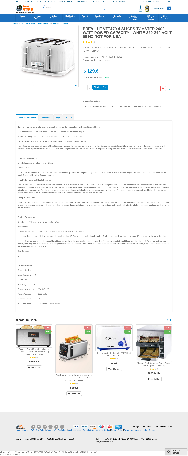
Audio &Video (85, 17)
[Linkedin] (45, 427)
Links (145, 430)
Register (157, 2)
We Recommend (74, 430)
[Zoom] (76, 85)
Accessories (46, 118)
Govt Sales (40, 430)
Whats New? (51, 430)
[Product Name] (34, 336)
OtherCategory (164, 17)
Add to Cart (101, 87)
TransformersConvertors (100, 17)
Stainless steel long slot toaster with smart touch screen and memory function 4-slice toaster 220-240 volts (74, 378)
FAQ (32, 430)
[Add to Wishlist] (163, 88)
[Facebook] (33, 427)
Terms (127, 430)
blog (132, 430)
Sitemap (152, 430)
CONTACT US (158, 8)
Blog (39, 2)
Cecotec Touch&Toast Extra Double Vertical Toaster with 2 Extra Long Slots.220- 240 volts (34, 351)
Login (168, 2)
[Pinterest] (56, 427)
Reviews (68, 118)
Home (18, 2)
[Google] (50, 427)
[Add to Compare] (169, 88)
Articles (138, 430)
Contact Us (50, 2)
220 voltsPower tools (117, 17)
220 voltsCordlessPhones (151, 18)
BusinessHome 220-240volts (135, 18)
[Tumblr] (62, 427)
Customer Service (102, 430)
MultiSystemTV (70, 17)
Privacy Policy (117, 430)
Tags (58, 118)
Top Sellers (62, 430)
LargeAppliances (22, 17)
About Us (28, 2)
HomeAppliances (38, 17)
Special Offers (65, 2)
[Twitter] (39, 427)
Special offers (88, 430)
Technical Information (27, 118)
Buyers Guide (82, 2)
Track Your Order (100, 2)
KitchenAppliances (54, 17)
